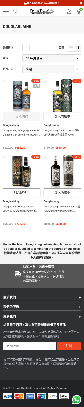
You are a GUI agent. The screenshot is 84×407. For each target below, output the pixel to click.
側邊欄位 (8, 47)
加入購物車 (62, 116)
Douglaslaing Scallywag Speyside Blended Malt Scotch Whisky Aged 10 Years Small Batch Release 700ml (21, 133)
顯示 (5, 58)
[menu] (6, 11)
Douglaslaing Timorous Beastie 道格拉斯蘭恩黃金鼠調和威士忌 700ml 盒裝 (62, 209)
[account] (69, 11)
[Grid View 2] (78, 47)
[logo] (42, 11)
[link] (21, 96)
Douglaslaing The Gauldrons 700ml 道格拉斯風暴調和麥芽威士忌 (20, 209)
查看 (61, 47)
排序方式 (8, 68)
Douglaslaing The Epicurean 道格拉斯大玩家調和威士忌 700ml (61, 132)
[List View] (71, 47)
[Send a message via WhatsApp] (76, 399)
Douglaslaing (11, 125)
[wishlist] (4, 81)
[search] (15, 11)
